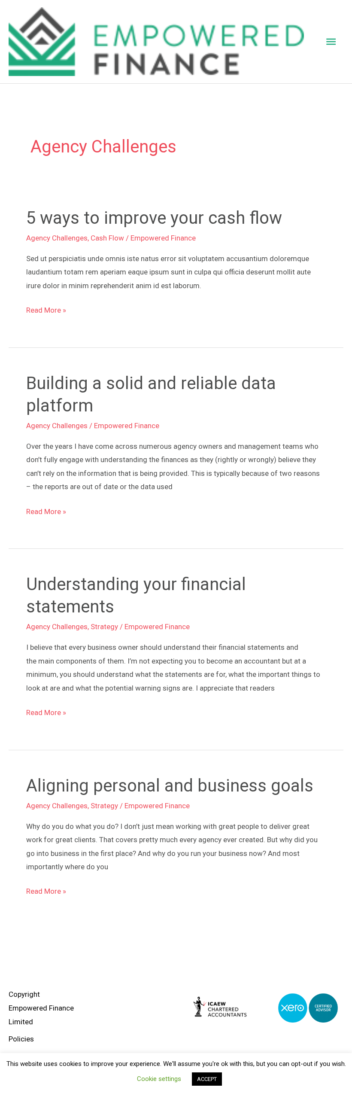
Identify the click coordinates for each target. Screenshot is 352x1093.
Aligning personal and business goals (169, 786)
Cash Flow (107, 238)
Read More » (46, 309)
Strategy (104, 626)
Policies (21, 1039)
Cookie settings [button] (159, 1079)
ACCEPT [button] (207, 1079)
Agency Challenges (57, 238)
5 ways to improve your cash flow (154, 218)
